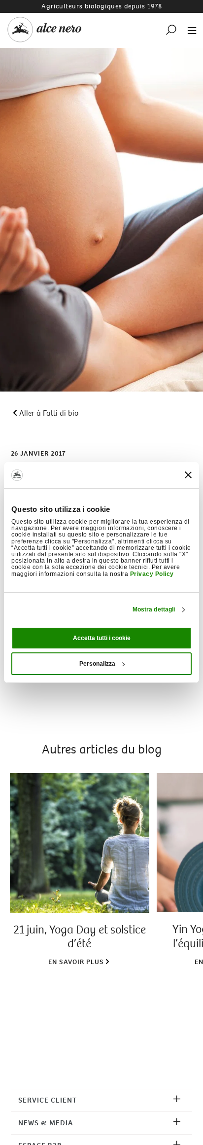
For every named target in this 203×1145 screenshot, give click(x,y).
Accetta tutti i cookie (102, 638)
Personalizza (97, 663)
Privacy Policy (152, 574)
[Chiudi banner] (188, 474)
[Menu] (189, 30)
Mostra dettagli (154, 609)
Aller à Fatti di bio (48, 413)
